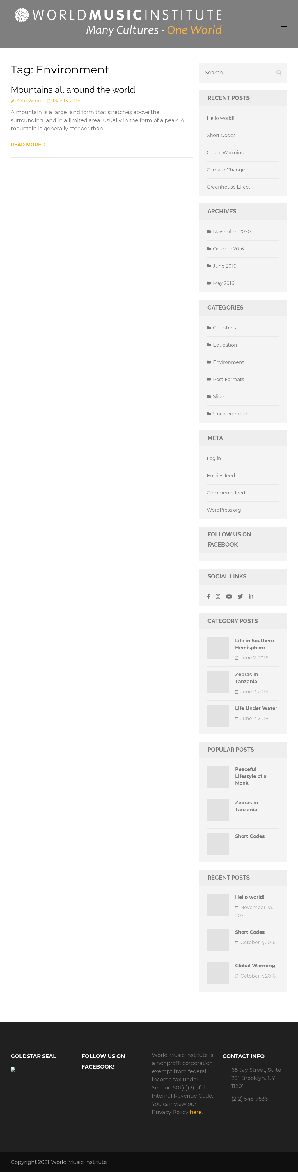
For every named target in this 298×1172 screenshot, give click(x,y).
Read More (26, 145)
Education (225, 345)
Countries (224, 328)
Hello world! (220, 118)
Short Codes (221, 135)
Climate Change (226, 170)
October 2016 (228, 249)
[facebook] (208, 597)
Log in (214, 458)
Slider (219, 396)
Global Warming (225, 152)
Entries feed (221, 475)
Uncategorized (230, 414)
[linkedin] (251, 597)
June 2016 (224, 266)
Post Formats (228, 379)
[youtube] (229, 597)
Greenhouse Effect (229, 187)
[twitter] (240, 597)
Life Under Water (256, 708)
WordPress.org (224, 510)
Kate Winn (28, 100)
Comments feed (226, 493)
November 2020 (232, 231)
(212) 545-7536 (249, 1099)
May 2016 (223, 283)
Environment (228, 362)
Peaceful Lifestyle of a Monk (251, 776)
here (196, 1112)
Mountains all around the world (73, 90)
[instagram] (218, 597)
